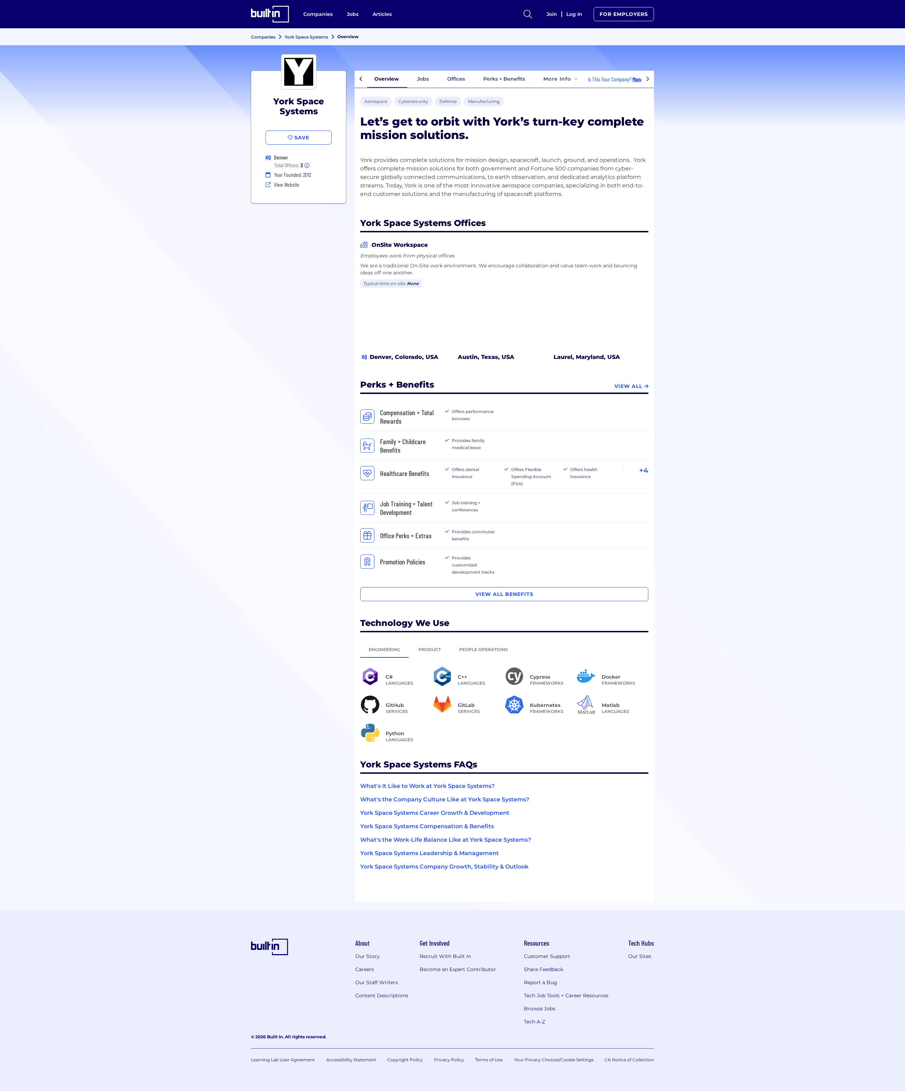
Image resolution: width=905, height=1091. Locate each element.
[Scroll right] (647, 79)
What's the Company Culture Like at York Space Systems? (444, 799)
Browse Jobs (539, 1008)
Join (552, 14)
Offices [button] (456, 79)
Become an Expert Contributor (458, 969)
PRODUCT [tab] (430, 649)
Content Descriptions (381, 995)
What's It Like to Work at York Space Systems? (427, 786)
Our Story (367, 956)
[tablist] (504, 649)
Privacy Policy (449, 1059)
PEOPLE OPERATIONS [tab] (483, 649)
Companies (318, 14)
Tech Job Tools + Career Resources (566, 995)
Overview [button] (386, 79)
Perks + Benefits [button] (504, 79)
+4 (643, 470)
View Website (286, 184)
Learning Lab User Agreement (283, 1059)
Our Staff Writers (376, 982)
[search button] (527, 14)
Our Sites (639, 956)
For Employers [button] (624, 14)
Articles (382, 14)
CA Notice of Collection (629, 1059)
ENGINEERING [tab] (384, 649)
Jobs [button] (423, 79)
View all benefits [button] (504, 594)
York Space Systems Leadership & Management (429, 853)
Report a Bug (540, 982)
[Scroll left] (361, 79)
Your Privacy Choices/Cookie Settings (554, 1059)
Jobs (352, 14)
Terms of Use (489, 1059)
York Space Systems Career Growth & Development (434, 812)
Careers (364, 969)
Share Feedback (543, 969)
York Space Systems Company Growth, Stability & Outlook (444, 866)
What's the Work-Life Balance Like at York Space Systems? (445, 839)
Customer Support (547, 956)
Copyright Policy (405, 1059)
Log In (574, 14)
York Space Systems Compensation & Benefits (427, 826)
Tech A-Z (534, 1022)
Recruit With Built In (445, 956)
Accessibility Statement (351, 1059)
